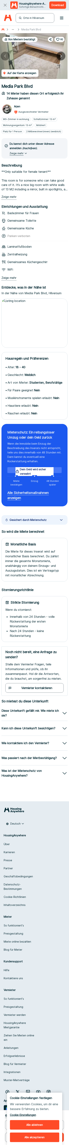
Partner (8, 868)
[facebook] (7, 1092)
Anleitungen (11, 1047)
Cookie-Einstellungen (23, 1114)
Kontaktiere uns (13, 978)
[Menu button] (61, 18)
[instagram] (48, 1092)
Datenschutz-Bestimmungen (13, 886)
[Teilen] (50, 39)
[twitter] (17, 1092)
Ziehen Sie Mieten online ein (19, 1037)
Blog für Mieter (13, 949)
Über (7, 844)
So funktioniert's (14, 925)
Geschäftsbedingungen (18, 876)
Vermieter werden (15, 1014)
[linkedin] (28, 1092)
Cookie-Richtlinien (15, 896)
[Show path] (13, 29)
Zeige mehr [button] (17, 153)
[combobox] (15, 824)
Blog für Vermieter (15, 1063)
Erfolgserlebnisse (14, 1055)
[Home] (8, 18)
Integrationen (12, 1072)
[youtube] (38, 1092)
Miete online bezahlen (17, 941)
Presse (8, 860)
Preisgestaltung (13, 933)
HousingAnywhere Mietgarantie (15, 1025)
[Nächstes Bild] (60, 56)
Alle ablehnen (34, 1124)
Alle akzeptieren (34, 1137)
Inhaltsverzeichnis (15, 904)
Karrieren (9, 852)
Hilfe (6, 970)
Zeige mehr (8, 196)
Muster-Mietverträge (17, 1080)
